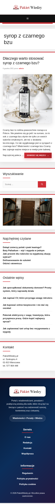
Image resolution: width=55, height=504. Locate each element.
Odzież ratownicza (12, 263)
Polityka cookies (27, 484)
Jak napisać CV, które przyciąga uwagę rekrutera (27, 298)
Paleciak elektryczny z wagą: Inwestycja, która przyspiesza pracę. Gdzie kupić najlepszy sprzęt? (26, 318)
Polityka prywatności (27, 478)
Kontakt (27, 448)
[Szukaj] (42, 184)
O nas (27, 437)
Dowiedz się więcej (36, 155)
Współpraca (27, 453)
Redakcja (27, 442)
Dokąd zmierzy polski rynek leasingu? (22, 247)
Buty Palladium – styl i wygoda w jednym (24, 250)
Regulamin (27, 473)
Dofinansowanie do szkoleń (17, 260)
